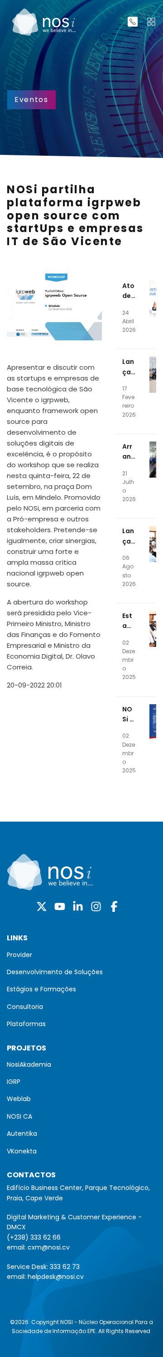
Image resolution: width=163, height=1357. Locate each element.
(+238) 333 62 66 (34, 1237)
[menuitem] (81, 954)
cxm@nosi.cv (49, 1247)
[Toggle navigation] (151, 21)
